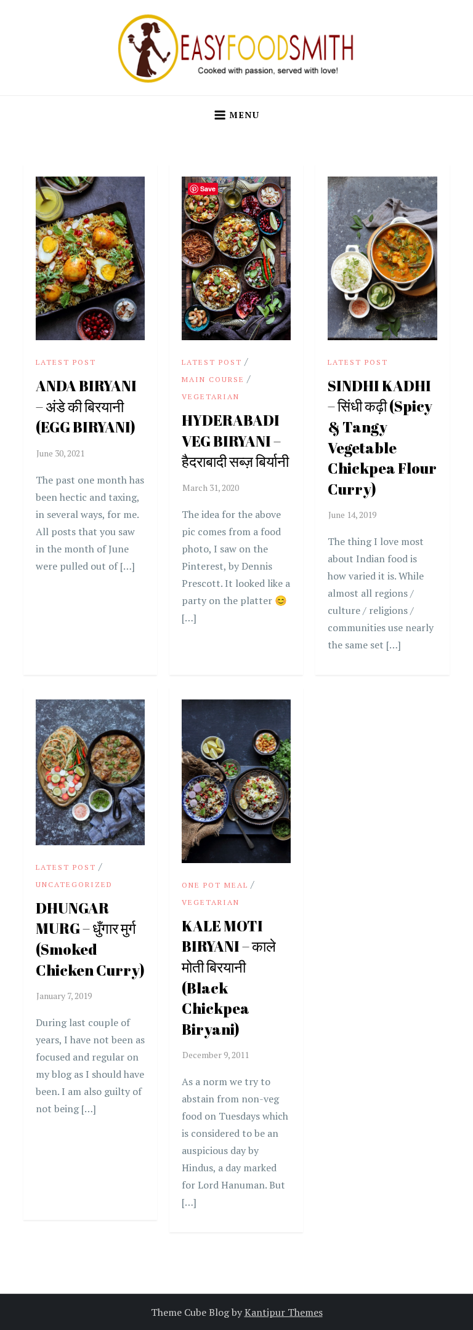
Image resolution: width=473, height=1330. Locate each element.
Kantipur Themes (284, 1312)
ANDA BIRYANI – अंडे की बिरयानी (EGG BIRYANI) (86, 406)
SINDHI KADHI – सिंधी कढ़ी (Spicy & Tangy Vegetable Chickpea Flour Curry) (382, 437)
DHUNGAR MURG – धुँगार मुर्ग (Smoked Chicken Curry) (90, 939)
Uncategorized (74, 884)
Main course (213, 379)
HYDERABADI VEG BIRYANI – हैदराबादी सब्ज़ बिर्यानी (235, 440)
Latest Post (66, 362)
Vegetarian (211, 396)
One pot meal (215, 885)
